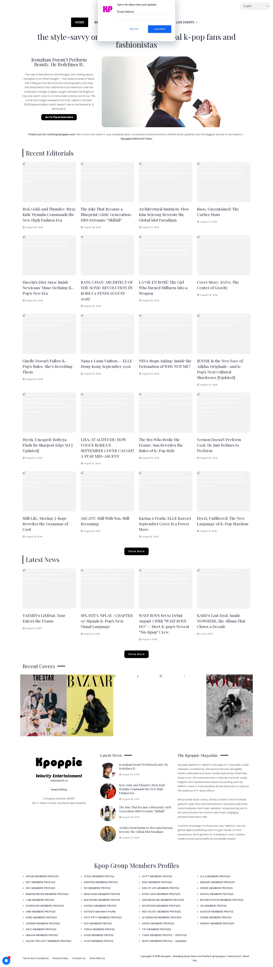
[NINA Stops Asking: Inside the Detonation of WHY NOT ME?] (165, 334)
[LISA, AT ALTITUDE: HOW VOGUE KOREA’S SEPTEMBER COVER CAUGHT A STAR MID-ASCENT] (107, 413)
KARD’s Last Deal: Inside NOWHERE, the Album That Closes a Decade (221, 621)
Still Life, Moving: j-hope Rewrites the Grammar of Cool (45, 524)
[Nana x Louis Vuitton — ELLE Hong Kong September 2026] (107, 334)
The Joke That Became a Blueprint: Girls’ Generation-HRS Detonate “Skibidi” (106, 214)
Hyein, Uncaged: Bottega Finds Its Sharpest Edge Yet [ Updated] (48, 445)
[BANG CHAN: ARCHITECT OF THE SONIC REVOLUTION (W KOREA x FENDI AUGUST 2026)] (107, 255)
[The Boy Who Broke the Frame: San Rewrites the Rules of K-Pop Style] (165, 413)
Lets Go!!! (159, 29)
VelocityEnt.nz (59, 780)
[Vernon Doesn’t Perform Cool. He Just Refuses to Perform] (223, 413)
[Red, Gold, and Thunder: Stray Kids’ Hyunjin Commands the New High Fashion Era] (49, 182)
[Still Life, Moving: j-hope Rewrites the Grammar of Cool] (49, 491)
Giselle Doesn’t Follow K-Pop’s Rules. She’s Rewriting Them (48, 366)
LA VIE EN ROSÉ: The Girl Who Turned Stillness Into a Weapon (163, 287)
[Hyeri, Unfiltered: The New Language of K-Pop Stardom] (223, 491)
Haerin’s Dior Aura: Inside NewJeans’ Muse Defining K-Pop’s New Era (48, 287)
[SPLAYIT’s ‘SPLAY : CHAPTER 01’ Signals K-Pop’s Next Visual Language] (107, 589)
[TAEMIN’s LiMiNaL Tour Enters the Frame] (49, 589)
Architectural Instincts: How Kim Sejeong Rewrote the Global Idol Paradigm (164, 214)
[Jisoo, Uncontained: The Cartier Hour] (223, 182)
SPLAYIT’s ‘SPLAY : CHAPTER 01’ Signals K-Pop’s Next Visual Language (107, 621)
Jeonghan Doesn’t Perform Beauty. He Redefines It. (59, 61)
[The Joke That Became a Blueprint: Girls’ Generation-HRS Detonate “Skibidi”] (107, 182)
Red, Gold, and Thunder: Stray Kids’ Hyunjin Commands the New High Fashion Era (49, 214)
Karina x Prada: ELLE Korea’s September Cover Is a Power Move (165, 524)
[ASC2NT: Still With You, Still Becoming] (107, 491)
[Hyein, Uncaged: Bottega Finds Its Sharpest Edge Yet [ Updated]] (49, 413)
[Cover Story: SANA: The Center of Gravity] (223, 255)
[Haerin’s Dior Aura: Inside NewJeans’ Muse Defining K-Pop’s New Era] (49, 255)
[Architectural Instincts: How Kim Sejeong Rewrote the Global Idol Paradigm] (165, 182)
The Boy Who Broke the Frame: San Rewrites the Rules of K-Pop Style (161, 445)
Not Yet (134, 29)
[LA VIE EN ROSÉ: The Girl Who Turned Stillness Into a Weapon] (165, 255)
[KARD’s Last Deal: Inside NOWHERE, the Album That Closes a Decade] (223, 589)
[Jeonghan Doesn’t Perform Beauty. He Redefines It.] (108, 770)
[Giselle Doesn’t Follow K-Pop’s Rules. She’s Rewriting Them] (49, 334)
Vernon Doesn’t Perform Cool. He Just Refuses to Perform (219, 445)
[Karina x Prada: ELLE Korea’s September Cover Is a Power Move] (165, 491)
